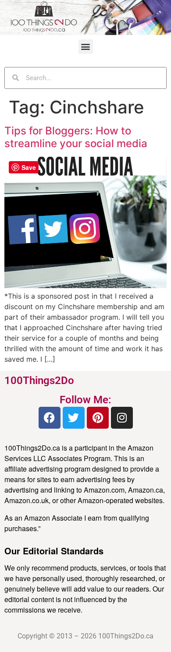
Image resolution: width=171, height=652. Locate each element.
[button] (85, 46)
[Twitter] (74, 418)
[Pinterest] (98, 418)
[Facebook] (50, 418)
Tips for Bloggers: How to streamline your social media (75, 137)
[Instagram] (122, 418)
